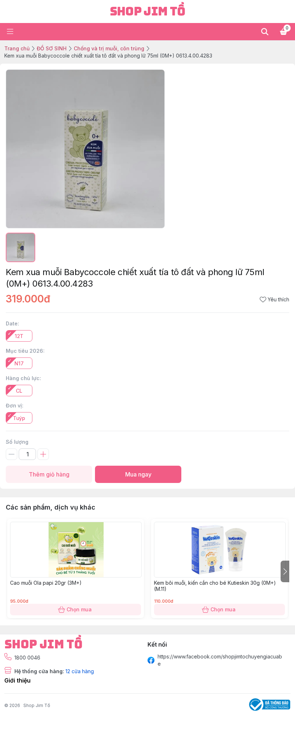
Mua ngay (138, 474)
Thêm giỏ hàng (49, 474)
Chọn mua (79, 609)
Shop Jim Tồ (36, 705)
